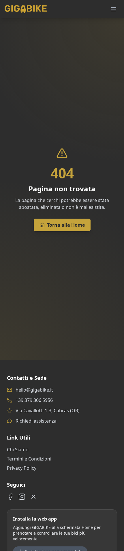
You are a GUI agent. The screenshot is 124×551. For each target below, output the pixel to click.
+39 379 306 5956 (34, 400)
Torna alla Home (66, 225)
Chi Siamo (18, 449)
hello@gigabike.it (34, 390)
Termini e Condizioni (29, 459)
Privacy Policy (21, 468)
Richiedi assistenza (36, 421)
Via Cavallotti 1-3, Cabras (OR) (48, 410)
